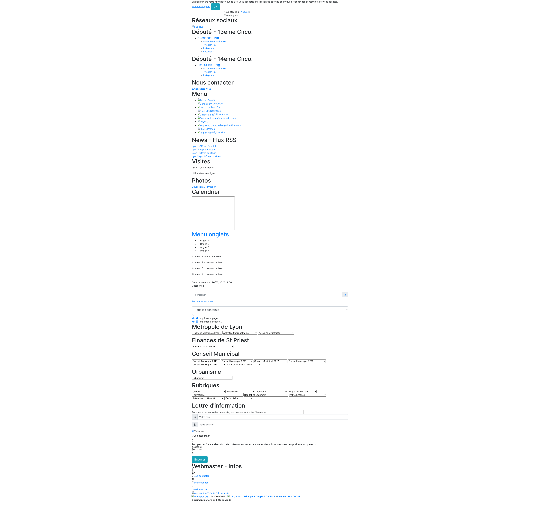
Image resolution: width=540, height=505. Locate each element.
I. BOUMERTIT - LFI (209, 65)
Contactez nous (202, 88)
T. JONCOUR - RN (208, 38)
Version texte (199, 489)
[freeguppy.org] (200, 496)
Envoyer (199, 459)
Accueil (244, 11)
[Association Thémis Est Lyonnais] (270, 493)
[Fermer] (193, 315)
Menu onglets (210, 234)
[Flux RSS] (197, 26)
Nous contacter (200, 475)
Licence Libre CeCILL (289, 496)
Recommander (200, 482)
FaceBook (208, 51)
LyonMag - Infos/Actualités (206, 156)
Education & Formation (204, 186)
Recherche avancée (202, 301)
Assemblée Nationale (214, 41)
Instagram (208, 48)
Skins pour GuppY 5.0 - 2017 (260, 496)
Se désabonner (202, 435)
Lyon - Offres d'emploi (204, 146)
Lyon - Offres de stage (204, 153)
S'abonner (199, 431)
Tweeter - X (209, 44)
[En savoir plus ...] (235, 496)
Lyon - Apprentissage (203, 149)
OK (215, 6)
